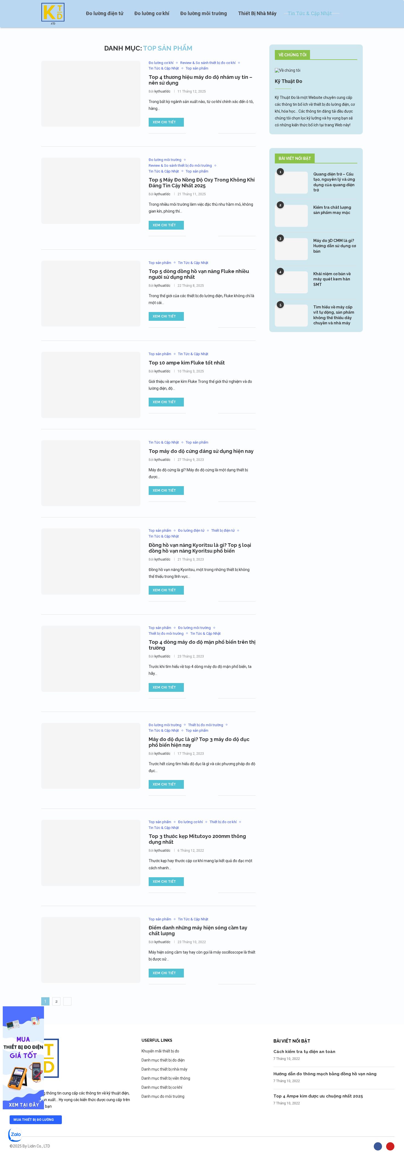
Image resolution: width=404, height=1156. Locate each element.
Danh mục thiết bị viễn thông (166, 1078)
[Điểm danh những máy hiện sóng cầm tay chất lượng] (90, 950)
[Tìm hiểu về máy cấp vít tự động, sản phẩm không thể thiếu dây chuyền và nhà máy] (291, 316)
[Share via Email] (213, 133)
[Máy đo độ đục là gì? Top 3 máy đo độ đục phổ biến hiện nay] (90, 756)
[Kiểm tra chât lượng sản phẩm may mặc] (291, 216)
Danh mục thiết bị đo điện (163, 1060)
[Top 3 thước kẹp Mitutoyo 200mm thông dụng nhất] (90, 853)
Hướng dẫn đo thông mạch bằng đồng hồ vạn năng (325, 1073)
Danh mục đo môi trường (163, 1096)
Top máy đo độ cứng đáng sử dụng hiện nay (201, 451)
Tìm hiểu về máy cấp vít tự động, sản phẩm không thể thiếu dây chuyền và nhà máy (333, 315)
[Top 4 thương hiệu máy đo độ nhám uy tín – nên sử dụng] (90, 94)
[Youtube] (390, 1146)
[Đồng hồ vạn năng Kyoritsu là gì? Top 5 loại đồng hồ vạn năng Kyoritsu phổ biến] (90, 561)
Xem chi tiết (164, 122)
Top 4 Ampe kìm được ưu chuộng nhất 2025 (318, 1096)
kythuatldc (162, 91)
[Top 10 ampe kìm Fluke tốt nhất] (90, 385)
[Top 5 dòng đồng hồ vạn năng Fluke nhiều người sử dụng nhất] (90, 294)
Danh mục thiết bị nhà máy (164, 1069)
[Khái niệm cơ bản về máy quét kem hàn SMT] (291, 282)
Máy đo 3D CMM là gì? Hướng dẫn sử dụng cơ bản (334, 246)
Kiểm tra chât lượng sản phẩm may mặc (332, 210)
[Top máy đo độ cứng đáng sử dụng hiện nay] (90, 473)
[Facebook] (378, 1146)
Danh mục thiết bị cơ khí (162, 1087)
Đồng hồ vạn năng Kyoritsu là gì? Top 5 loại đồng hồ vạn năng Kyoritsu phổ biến (200, 548)
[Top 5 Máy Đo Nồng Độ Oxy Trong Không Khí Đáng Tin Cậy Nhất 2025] (90, 191)
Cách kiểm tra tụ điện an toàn (304, 1051)
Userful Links (157, 1040)
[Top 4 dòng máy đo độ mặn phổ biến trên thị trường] (90, 659)
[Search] (360, 14)
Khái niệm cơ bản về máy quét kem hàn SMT (332, 279)
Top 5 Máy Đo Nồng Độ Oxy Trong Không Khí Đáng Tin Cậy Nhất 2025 (202, 182)
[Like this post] (190, 133)
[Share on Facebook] (196, 133)
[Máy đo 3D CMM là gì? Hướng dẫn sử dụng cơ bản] (291, 249)
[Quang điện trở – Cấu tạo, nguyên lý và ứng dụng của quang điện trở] (291, 183)
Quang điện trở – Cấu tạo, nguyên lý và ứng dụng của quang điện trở (334, 182)
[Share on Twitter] (202, 133)
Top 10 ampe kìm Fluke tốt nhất (187, 363)
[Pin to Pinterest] (208, 133)
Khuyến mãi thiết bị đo (160, 1051)
